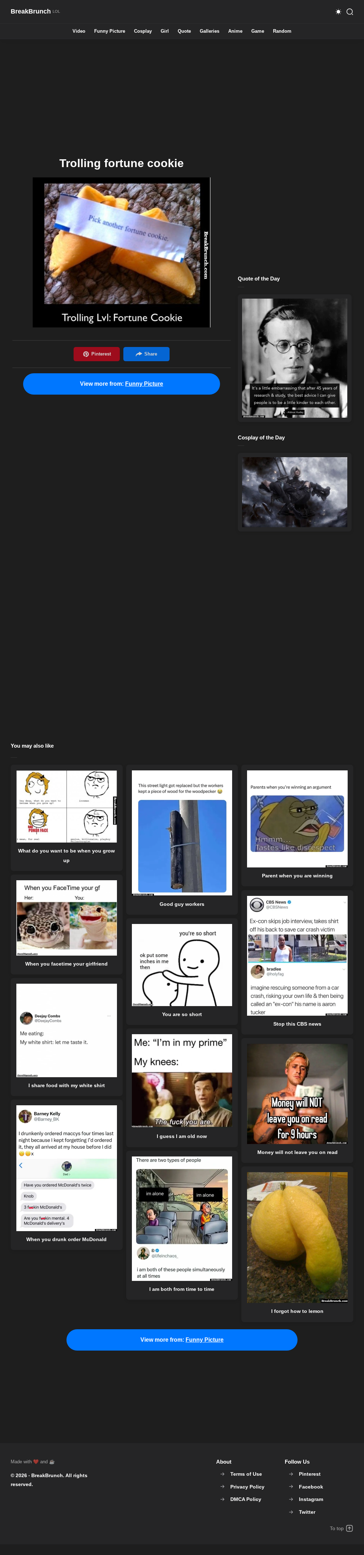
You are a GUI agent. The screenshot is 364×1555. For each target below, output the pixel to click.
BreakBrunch (47, 1475)
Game (257, 31)
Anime (235, 31)
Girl (165, 31)
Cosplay (143, 31)
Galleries (209, 31)
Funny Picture (109, 31)
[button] (338, 11)
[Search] (349, 11)
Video (79, 31)
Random (282, 31)
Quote (184, 31)
